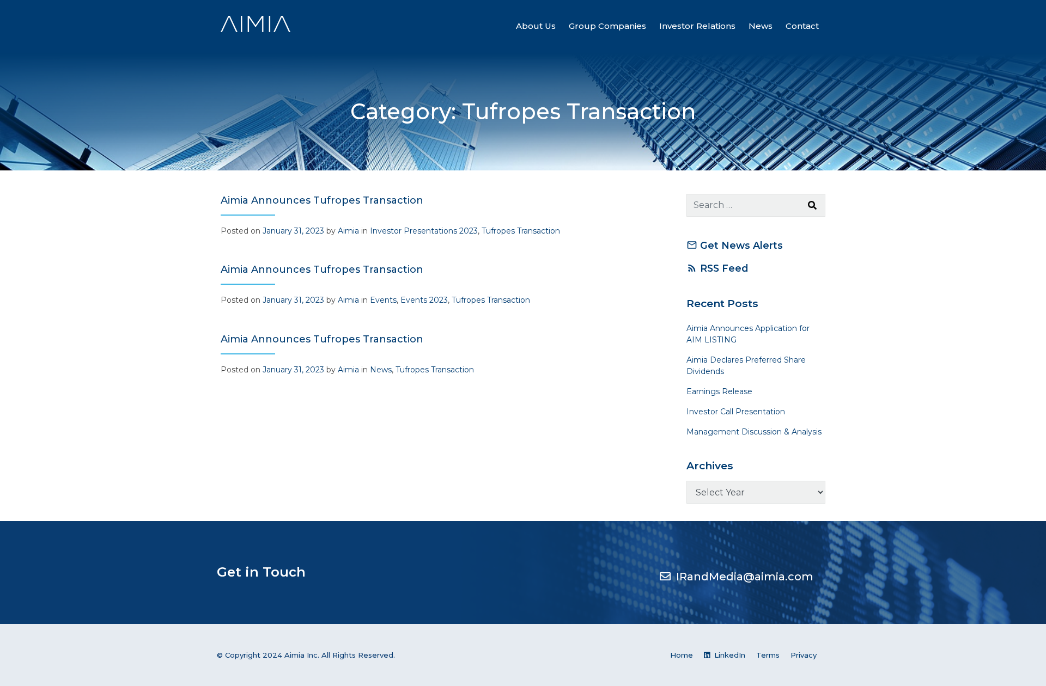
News (761, 26)
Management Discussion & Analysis (754, 432)
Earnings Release (719, 391)
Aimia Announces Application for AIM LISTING (748, 334)
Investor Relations (697, 26)
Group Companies (607, 26)
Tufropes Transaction (521, 231)
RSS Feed (717, 268)
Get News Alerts (734, 245)
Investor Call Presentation (735, 411)
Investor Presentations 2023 (424, 231)
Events (383, 300)
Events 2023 (424, 300)
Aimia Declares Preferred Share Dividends (746, 365)
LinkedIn (728, 655)
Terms (768, 655)
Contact (802, 26)
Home (681, 655)
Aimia (348, 231)
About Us (536, 26)
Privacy (803, 655)
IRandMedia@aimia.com (744, 576)
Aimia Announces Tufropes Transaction (322, 200)
